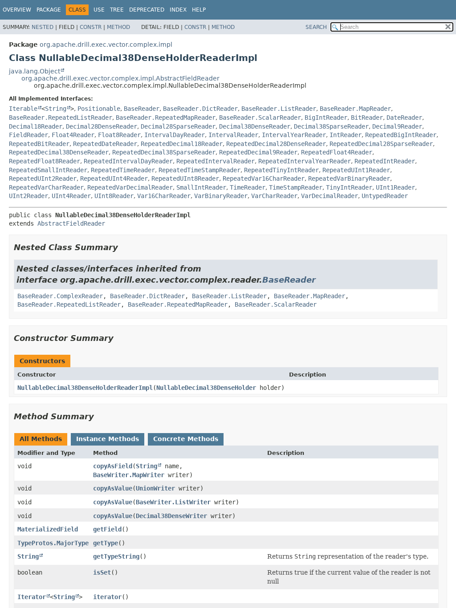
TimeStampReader (295, 187)
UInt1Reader (395, 187)
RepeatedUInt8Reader (185, 178)
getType (105, 543)
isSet (102, 572)
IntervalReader (233, 134)
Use (99, 10)
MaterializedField (47, 529)
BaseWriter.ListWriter (173, 502)
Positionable (98, 108)
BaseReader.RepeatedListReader (60, 117)
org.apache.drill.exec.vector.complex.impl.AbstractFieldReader (120, 78)
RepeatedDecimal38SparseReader (164, 152)
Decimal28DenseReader (101, 126)
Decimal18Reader (35, 126)
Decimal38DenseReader (254, 126)
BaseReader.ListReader (278, 108)
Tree (117, 10)
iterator (107, 596)
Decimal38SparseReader (331, 126)
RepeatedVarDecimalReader (130, 187)
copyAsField (112, 466)
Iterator (31, 596)
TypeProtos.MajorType (53, 543)
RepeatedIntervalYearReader (304, 161)
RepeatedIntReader (384, 161)
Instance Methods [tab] (107, 438)
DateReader (404, 117)
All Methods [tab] (41, 438)
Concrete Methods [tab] (185, 438)
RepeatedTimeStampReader (199, 170)
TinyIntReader (349, 187)
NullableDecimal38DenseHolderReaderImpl (85, 387)
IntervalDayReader (174, 134)
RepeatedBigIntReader (400, 134)
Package (49, 10)
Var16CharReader (164, 195)
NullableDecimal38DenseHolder (206, 387)
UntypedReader (385, 195)
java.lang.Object (34, 71)
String (55, 108)
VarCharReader (274, 195)
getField (107, 529)
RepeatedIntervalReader (215, 161)
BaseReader (141, 108)
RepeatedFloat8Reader (44, 161)
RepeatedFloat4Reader (336, 152)
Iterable (23, 108)
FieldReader (28, 134)
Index (178, 10)
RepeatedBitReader (39, 143)
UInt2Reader (28, 195)
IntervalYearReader (294, 134)
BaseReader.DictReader (200, 108)
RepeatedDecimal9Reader (258, 152)
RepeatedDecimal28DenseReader (276, 143)
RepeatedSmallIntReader (48, 170)
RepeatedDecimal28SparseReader (381, 143)
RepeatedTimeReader (123, 170)
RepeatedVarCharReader (46, 187)
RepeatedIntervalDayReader (128, 161)
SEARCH (316, 27)
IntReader (346, 134)
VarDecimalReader (329, 195)
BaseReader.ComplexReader (60, 296)
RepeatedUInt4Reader (114, 178)
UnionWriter (155, 488)
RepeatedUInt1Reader (356, 170)
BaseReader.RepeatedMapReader (166, 117)
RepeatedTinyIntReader (281, 170)
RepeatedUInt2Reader (43, 178)
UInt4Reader (71, 195)
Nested (42, 27)
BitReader (367, 117)
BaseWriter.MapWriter (128, 474)
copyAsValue (112, 488)
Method (118, 27)
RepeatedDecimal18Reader (182, 143)
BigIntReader (326, 117)
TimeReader (247, 187)
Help (199, 10)
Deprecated (146, 10)
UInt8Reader (114, 195)
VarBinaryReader (221, 195)
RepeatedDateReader (105, 143)
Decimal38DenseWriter (171, 515)
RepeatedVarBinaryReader (349, 178)
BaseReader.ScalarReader (260, 117)
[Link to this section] (124, 247)
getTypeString (116, 556)
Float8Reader (119, 134)
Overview (17, 10)
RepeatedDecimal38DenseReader (59, 152)
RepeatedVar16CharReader (264, 178)
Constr (91, 27)
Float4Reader (73, 134)
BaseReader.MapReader (355, 108)
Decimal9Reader (397, 126)
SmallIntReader (201, 187)
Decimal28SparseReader (178, 126)
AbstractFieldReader (71, 223)
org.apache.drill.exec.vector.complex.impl (106, 44)
